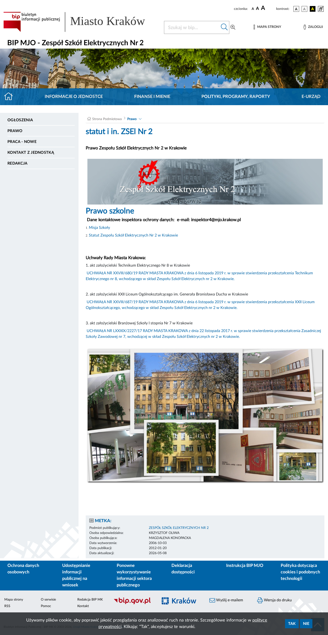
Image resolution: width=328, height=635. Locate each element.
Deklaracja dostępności (183, 569)
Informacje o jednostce (74, 97)
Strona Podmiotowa (107, 119)
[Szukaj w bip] (224, 27)
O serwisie (48, 599)
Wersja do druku (277, 600)
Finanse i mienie (152, 97)
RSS (7, 606)
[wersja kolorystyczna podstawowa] (296, 9)
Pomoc (46, 606)
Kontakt (83, 606)
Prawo (15, 131)
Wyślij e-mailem (229, 600)
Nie (306, 624)
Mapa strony (13, 599)
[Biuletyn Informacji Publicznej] (133, 604)
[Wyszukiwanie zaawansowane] (233, 27)
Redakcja (17, 163)
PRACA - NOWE (21, 142)
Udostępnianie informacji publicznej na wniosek (76, 575)
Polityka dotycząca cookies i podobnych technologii (300, 572)
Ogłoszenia (20, 120)
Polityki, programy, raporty (235, 97)
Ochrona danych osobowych (23, 569)
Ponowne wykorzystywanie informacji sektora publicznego (134, 575)
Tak (292, 624)
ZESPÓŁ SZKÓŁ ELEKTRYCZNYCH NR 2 (179, 528)
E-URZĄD (311, 97)
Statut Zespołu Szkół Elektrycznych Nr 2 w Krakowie (133, 235)
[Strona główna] (10, 96)
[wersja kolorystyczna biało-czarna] (304, 9)
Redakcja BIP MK (90, 599)
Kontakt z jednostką (30, 152)
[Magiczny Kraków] (181, 604)
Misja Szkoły (99, 228)
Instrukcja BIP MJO (244, 566)
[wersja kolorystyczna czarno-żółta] (312, 9)
